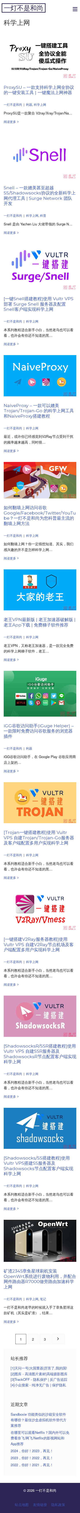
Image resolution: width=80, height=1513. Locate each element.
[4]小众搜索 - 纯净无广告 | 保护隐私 (38, 1384)
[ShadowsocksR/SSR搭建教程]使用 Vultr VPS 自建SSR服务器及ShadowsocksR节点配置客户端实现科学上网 (40, 1053)
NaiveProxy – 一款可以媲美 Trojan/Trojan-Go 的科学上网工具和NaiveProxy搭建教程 (39, 411)
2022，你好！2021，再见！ (32, 1464)
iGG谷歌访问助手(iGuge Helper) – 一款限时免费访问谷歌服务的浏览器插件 (39, 731)
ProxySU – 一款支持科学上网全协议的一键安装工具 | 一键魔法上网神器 (39, 90)
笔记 (43, 1299)
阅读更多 (10, 121)
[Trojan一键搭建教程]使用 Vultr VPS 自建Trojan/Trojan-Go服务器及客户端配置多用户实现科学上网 (39, 837)
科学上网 (40, 104)
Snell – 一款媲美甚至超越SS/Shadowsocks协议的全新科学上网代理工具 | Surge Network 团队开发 (40, 195)
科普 (43, 215)
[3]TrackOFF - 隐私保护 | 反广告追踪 (39, 1379)
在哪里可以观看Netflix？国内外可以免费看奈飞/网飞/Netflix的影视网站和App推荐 (40, 1438)
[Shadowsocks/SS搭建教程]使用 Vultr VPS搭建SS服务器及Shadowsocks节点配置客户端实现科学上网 (38, 1165)
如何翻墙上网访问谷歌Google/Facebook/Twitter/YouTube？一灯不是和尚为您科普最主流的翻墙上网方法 (40, 515)
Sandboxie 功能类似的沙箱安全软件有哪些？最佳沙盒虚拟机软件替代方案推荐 (38, 1420)
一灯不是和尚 (23, 8)
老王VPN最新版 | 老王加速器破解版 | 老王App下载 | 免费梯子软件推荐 (39, 622)
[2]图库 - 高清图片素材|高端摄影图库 (39, 1373)
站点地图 (22, 1504)
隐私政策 (58, 1504)
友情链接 (40, 1504)
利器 (29, 104)
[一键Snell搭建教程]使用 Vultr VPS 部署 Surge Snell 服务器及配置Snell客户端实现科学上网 (38, 304)
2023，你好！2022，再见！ (32, 1457)
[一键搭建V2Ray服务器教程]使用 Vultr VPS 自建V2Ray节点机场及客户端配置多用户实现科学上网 (39, 944)
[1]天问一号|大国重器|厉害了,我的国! (39, 1368)
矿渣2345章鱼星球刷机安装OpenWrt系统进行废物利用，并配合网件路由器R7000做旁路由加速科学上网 (40, 1278)
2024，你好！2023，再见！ (32, 1450)
